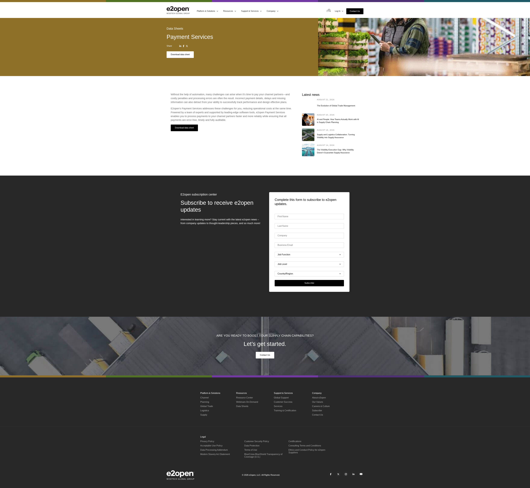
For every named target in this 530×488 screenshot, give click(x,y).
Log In (338, 11)
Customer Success (283, 402)
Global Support (281, 397)
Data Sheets (242, 406)
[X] (187, 46)
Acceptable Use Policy (211, 445)
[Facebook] (183, 46)
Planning (204, 402)
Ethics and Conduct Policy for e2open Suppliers (306, 451)
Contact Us (355, 11)
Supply (203, 415)
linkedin (353, 474)
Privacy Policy (207, 441)
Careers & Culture (321, 406)
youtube (361, 474)
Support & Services (250, 11)
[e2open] (178, 10)
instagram (345, 474)
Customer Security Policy (256, 441)
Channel (204, 397)
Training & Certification (285, 410)
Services (278, 406)
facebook (330, 474)
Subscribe (309, 283)
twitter (338, 474)
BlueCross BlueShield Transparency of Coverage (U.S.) (263, 455)
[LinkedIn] (180, 46)
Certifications (294, 441)
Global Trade (206, 406)
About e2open (319, 397)
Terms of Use (250, 450)
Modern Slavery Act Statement (215, 454)
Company (271, 11)
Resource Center (244, 397)
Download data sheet (180, 54)
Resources (228, 11)
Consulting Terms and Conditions (304, 445)
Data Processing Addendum (214, 450)
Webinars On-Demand (247, 402)
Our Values (317, 402)
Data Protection (251, 445)
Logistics (204, 410)
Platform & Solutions (206, 11)
